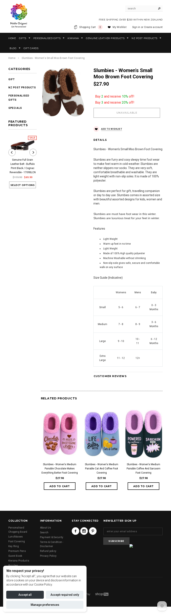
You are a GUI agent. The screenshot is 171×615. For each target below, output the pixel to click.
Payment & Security (51, 537)
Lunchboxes (15, 536)
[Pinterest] (93, 531)
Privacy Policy (48, 555)
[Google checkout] (87, 594)
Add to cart (59, 486)
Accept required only (64, 594)
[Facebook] (75, 531)
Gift (11, 79)
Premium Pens (17, 551)
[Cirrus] (101, 594)
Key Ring (13, 546)
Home (11, 58)
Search (44, 532)
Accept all (25, 594)
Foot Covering (16, 541)
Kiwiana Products (18, 560)
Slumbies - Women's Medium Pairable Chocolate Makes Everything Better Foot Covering (59, 468)
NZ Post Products (22, 87)
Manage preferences (45, 604)
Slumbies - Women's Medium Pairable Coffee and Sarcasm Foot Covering (143, 468)
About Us (45, 527)
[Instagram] (84, 531)
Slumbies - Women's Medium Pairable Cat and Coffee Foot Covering (101, 468)
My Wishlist (120, 27)
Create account (153, 27)
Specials (15, 108)
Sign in (136, 27)
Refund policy (48, 551)
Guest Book (15, 555)
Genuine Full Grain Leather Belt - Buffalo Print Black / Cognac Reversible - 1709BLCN (23, 166)
